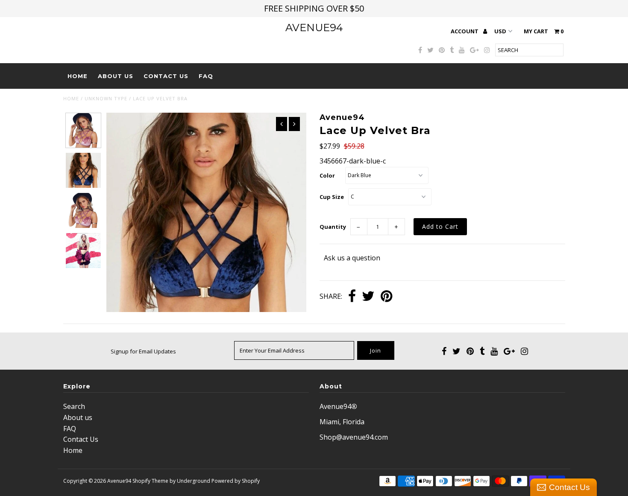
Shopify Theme (150, 480)
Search (74, 406)
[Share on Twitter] (368, 296)
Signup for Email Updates (143, 351)
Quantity (333, 226)
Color (327, 175)
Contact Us (166, 76)
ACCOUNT (465, 31)
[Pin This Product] (386, 296)
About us (115, 76)
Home (77, 76)
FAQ (206, 76)
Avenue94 (314, 27)
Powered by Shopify (235, 480)
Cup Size (332, 197)
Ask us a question (352, 258)
